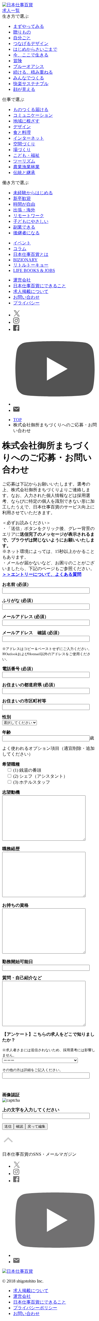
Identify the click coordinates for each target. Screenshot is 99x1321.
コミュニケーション (33, 115)
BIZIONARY (25, 259)
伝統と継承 (24, 172)
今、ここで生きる (30, 55)
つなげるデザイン (30, 43)
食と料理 (22, 132)
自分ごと (22, 37)
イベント (22, 243)
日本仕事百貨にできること (39, 285)
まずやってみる (28, 26)
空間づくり (24, 144)
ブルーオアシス (28, 66)
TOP (17, 419)
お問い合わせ (26, 297)
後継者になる (26, 232)
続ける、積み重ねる (33, 72)
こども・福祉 (26, 155)
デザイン (22, 126)
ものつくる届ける (30, 109)
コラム (19, 248)
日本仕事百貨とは (30, 254)
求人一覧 (11, 10)
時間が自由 (24, 204)
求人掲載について (30, 291)
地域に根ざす (26, 121)
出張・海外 (24, 210)
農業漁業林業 (26, 166)
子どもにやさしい (30, 221)
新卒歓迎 (22, 198)
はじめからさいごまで (35, 49)
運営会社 (22, 280)
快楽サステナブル (30, 83)
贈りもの (22, 32)
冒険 (17, 60)
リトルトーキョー (30, 265)
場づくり (22, 149)
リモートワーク (28, 215)
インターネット (28, 138)
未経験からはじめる (33, 192)
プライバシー (26, 303)
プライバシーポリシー (35, 1307)
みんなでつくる (28, 78)
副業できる (24, 227)
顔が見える (24, 89)
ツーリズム (24, 161)
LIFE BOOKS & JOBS (34, 270)
